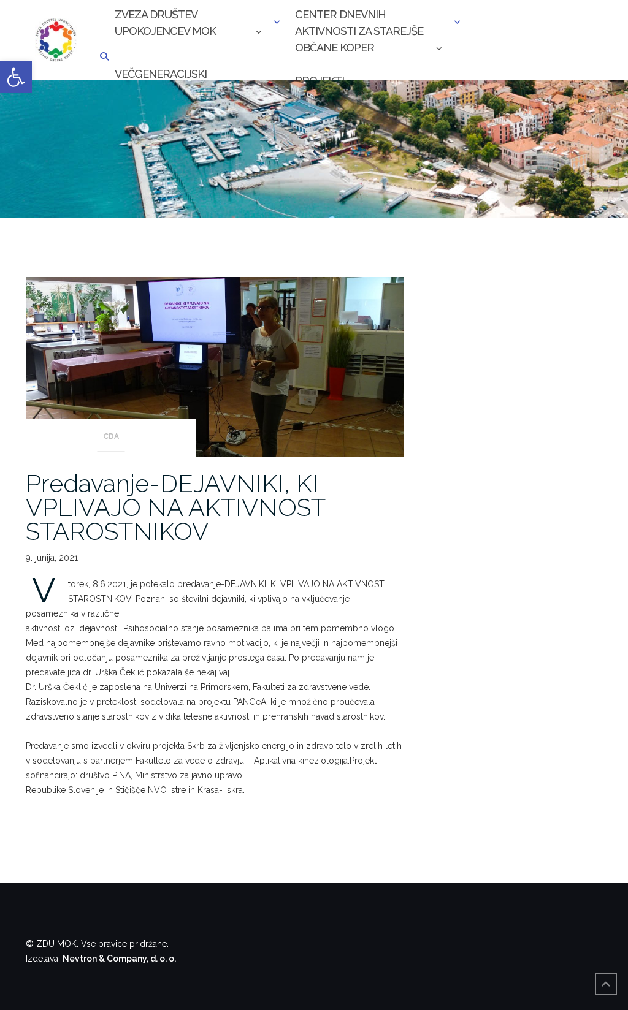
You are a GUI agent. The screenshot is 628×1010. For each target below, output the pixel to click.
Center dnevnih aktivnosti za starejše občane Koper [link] (359, 24)
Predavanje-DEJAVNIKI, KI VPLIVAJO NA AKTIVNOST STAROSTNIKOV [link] (175, 507)
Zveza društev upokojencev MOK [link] (165, 22)
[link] (16, 77)
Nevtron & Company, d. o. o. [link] (119, 958)
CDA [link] (111, 436)
